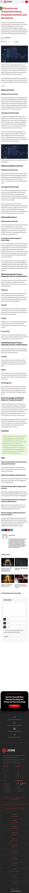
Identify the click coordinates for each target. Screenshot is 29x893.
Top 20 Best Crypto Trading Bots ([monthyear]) (14, 809)
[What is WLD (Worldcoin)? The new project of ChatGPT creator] (21, 575)
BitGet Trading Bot (14, 841)
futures (23, 65)
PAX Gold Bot (14, 877)
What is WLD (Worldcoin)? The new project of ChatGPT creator (21, 586)
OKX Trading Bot (14, 865)
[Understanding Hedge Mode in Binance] (21, 559)
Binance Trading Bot (14, 816)
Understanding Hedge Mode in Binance (21, 569)
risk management (9, 388)
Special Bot (14, 820)
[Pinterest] (24, 783)
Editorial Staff (7, 38)
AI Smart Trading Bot (14, 822)
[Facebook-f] (20, 783)
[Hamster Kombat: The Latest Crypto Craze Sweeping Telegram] (7, 559)
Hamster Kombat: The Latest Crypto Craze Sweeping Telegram (6, 570)
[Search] (22, 2)
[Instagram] (16, 783)
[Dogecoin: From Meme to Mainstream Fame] (7, 575)
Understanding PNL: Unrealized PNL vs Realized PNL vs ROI (14, 804)
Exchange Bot (14, 814)
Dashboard (26, 2)
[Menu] (1, 2)
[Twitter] (18, 783)
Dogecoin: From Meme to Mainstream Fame (7, 585)
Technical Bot (14, 832)
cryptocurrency (4, 181)
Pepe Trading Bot (14, 859)
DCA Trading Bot (14, 835)
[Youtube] (22, 783)
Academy (17, 42)
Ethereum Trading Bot (14, 871)
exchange (3, 297)
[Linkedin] (21, 784)
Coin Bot (14, 857)
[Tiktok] (19, 784)
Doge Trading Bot (14, 883)
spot (7, 177)
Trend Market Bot (14, 847)
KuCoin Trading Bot (14, 828)
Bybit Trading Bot (14, 853)
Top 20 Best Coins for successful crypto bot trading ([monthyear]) (14, 798)
